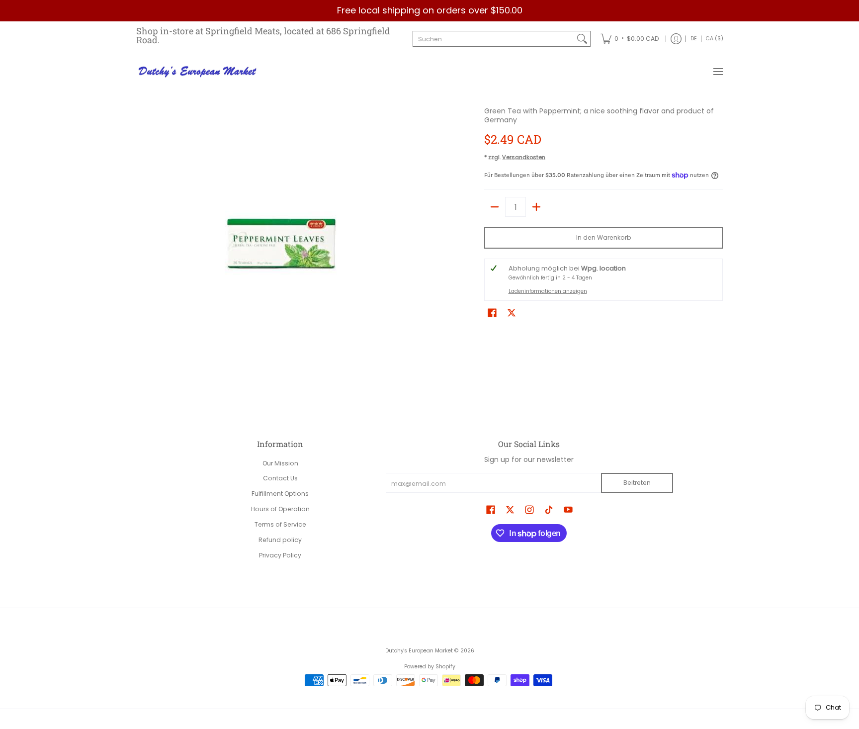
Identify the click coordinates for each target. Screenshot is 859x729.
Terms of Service (280, 524)
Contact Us (280, 478)
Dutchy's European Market (419, 650)
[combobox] (493, 38)
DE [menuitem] (693, 38)
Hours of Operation (280, 509)
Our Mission (280, 463)
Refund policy (280, 540)
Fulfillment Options (280, 493)
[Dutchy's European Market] (198, 72)
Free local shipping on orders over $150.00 (429, 10)
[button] (492, 312)
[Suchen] (582, 38)
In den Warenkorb (603, 237)
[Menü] (717, 72)
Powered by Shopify (429, 666)
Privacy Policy (280, 555)
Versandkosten (523, 157)
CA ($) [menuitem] (714, 38)
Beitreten (637, 482)
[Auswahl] (536, 207)
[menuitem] (629, 39)
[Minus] (494, 207)
